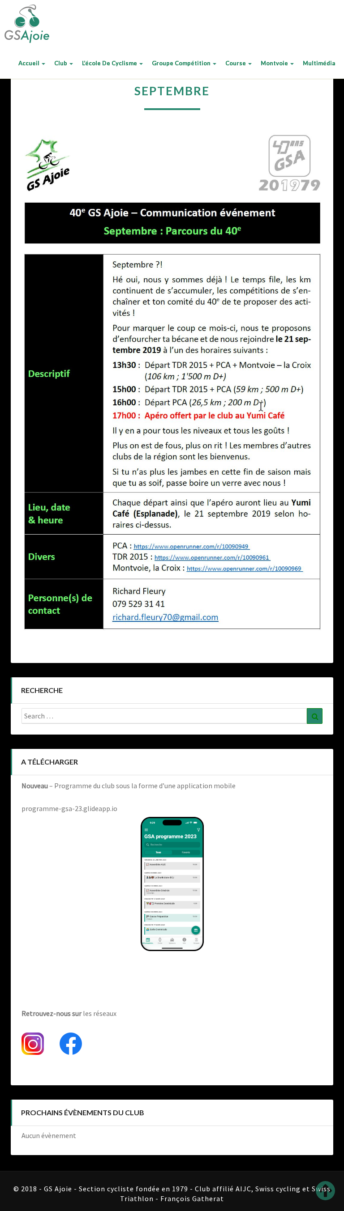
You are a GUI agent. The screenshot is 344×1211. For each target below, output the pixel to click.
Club (61, 63)
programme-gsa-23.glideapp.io (69, 808)
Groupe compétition (182, 63)
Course (236, 63)
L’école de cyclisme (110, 63)
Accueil (29, 63)
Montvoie (275, 63)
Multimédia (319, 63)
